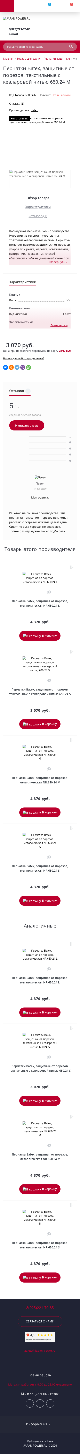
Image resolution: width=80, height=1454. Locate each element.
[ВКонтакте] (5, 367)
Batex (34, 110)
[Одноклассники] (11, 367)
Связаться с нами (40, 1321)
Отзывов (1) (38, 216)
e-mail (13, 34)
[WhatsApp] (28, 367)
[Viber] (22, 367)
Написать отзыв (26, 425)
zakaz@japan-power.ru (40, 1350)
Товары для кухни (28, 58)
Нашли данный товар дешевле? (23, 358)
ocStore (48, 1441)
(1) (22, 103)
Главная (8, 58)
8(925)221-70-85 (19, 29)
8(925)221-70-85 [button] (40, 1307)
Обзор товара (37, 198)
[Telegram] (17, 367)
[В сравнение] (72, 567)
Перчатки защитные (56, 58)
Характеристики (38, 207)
